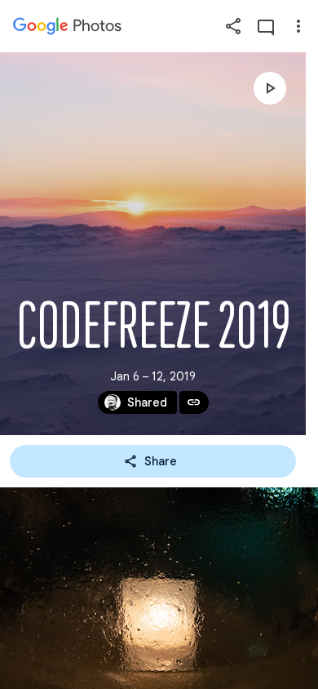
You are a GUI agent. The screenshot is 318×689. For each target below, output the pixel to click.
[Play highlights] (269, 88)
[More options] (298, 26)
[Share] (233, 26)
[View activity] (266, 26)
